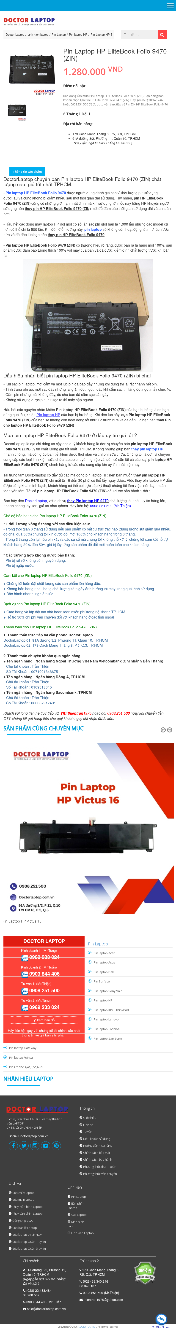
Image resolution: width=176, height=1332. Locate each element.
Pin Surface (102, 981)
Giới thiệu (89, 1118)
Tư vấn (87, 1132)
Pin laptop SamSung (108, 1038)
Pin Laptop (59, 34)
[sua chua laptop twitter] (24, 1145)
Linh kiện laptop (38, 34)
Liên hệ (88, 1125)
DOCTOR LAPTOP (87, 1326)
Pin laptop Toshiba (107, 1029)
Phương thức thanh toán (99, 1167)
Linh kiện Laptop (82, 1233)
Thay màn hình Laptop (27, 1207)
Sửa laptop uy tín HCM (27, 1234)
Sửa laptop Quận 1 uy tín (29, 1242)
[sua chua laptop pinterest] (56, 1145)
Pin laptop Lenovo (106, 1019)
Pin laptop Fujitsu (21, 1057)
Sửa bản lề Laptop (24, 1228)
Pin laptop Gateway (22, 1048)
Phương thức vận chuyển (100, 1174)
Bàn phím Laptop (76, 1205)
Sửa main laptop (23, 1199)
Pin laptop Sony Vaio (108, 991)
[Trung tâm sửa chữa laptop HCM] (29, 21)
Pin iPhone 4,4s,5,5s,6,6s (26, 1067)
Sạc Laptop (79, 1215)
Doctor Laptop (15, 34)
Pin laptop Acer (104, 953)
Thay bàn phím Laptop (27, 1213)
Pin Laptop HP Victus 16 (21, 921)
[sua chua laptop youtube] (45, 1145)
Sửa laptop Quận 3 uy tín (29, 1248)
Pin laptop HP (78, 34)
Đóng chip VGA (22, 1221)
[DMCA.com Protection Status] (145, 1272)
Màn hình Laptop (76, 1224)
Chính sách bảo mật (96, 1153)
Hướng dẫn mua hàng (97, 1146)
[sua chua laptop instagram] (34, 1145)
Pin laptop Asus (104, 962)
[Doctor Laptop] (37, 1111)
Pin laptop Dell (104, 972)
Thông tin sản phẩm (27, 172)
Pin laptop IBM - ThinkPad (111, 1010)
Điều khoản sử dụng (96, 1139)
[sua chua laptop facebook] (13, 1145)
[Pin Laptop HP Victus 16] (88, 828)
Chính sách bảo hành (97, 1159)
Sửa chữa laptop (23, 1193)
